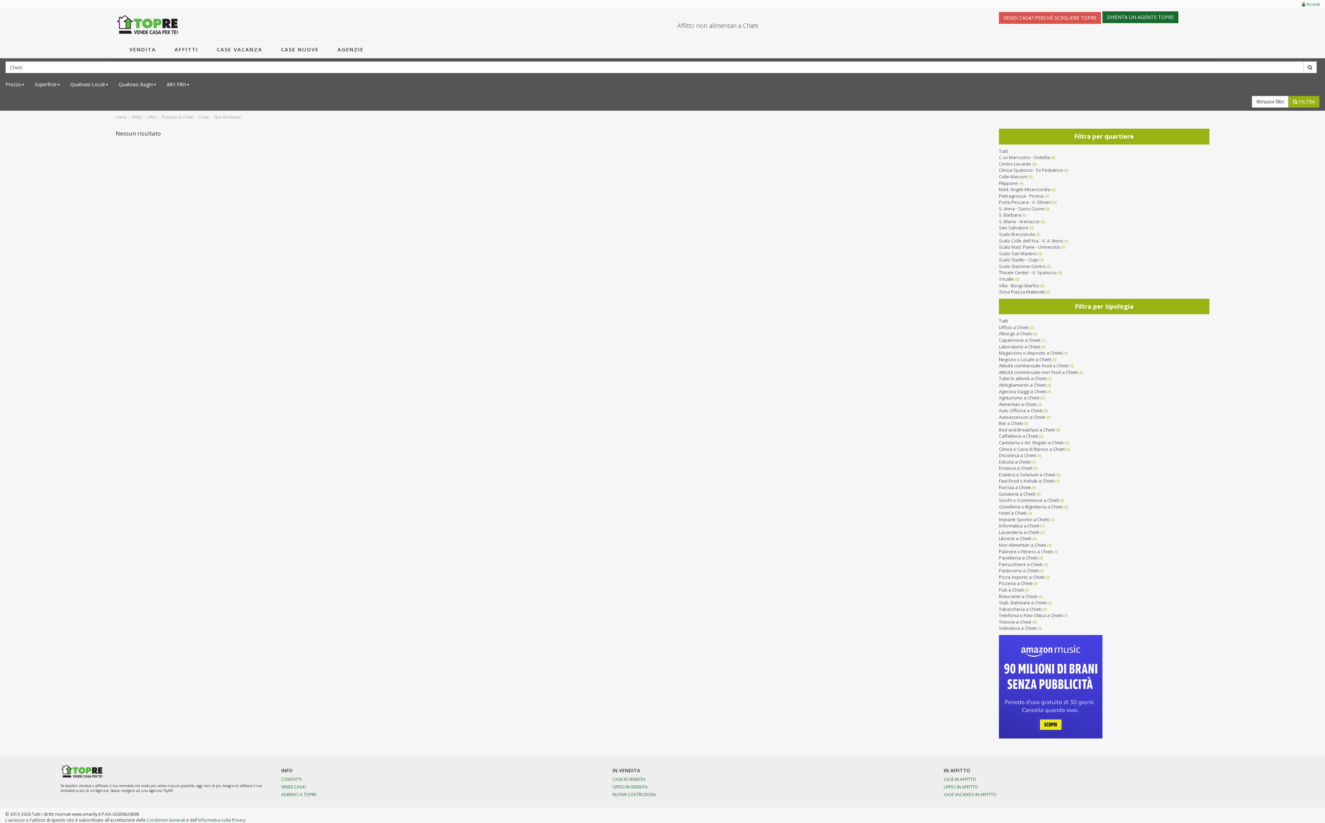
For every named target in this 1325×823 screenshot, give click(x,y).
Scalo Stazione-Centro (1022, 266)
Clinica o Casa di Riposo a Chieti (1032, 449)
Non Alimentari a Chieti (1022, 545)
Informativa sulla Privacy (222, 820)
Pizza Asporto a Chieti (1021, 577)
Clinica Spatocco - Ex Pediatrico (1031, 170)
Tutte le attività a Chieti (1022, 378)
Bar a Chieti (1011, 423)
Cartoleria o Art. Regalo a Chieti (1031, 442)
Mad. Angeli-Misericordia (1024, 189)
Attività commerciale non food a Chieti (1038, 372)
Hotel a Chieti (1013, 513)
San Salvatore (1014, 228)
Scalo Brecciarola (1017, 234)
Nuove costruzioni (634, 794)
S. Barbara (1010, 215)
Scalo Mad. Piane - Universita (1029, 247)
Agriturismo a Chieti (1019, 398)
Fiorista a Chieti (1015, 487)
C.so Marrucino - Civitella (1024, 157)
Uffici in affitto (961, 787)
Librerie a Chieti (1015, 538)
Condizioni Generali (166, 820)
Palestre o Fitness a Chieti (1026, 551)
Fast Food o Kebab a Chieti (1026, 481)
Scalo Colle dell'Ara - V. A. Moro (1031, 241)
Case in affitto (960, 779)
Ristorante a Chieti (1018, 596)
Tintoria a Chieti (1015, 622)
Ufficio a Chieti (1014, 327)
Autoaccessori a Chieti (1022, 417)
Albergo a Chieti (1015, 333)
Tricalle (1006, 279)
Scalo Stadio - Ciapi (1019, 260)
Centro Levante (1015, 164)
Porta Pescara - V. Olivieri (1025, 202)
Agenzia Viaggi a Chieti (1022, 391)
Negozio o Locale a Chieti (1025, 359)
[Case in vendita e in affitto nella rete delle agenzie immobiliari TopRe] (147, 24)
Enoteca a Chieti (1015, 468)
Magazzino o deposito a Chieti (1030, 353)
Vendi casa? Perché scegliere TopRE (1050, 17)
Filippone (1008, 183)
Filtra (1306, 101)
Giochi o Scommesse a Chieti (1029, 500)
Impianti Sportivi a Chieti (1024, 519)
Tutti (1003, 151)
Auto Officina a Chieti (1020, 410)
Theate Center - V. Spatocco (1028, 272)
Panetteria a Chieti (1018, 558)
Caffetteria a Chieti (1018, 436)
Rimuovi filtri (1270, 101)
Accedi (1313, 4)
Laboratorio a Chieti (1019, 347)
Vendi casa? (293, 787)
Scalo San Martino (1018, 253)
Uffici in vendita (630, 787)
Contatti (291, 779)
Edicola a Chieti (1014, 462)
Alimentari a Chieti (1018, 404)
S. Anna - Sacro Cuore (1021, 209)
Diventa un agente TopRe (1140, 17)
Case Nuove (300, 49)
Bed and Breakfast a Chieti (1027, 430)
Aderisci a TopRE (298, 794)
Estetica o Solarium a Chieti (1027, 475)
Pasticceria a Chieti (1018, 570)
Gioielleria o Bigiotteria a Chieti (1031, 507)
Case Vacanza (239, 49)
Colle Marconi (1013, 176)
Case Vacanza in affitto (970, 794)
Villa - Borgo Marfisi (1019, 285)
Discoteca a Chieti (1017, 455)
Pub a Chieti (1011, 590)
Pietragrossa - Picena (1021, 196)
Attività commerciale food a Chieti (1033, 366)
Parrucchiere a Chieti (1020, 564)
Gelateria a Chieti (1017, 494)
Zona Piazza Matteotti (1022, 292)
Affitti (186, 49)
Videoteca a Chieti (1018, 628)
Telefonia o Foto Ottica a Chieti (1030, 615)
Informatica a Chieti (1019, 526)
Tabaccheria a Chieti (1020, 609)
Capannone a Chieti (1019, 340)
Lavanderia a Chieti (1019, 532)
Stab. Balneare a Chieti (1023, 602)
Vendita (142, 49)
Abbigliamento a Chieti (1022, 385)
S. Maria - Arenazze (1019, 221)
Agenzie (350, 49)
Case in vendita (629, 779)
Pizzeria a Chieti (1015, 583)
